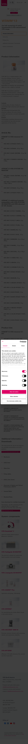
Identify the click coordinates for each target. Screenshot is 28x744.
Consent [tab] (5, 345)
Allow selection (14, 396)
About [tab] (23, 345)
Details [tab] (14, 345)
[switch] (24, 376)
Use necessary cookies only (14, 401)
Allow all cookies (14, 391)
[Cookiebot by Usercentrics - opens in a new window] (20, 342)
